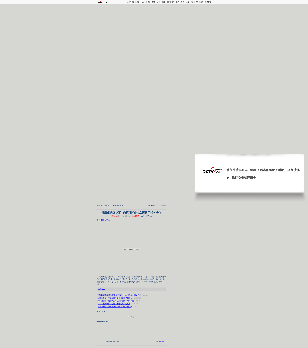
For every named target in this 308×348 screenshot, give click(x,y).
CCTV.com (113, 216)
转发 (114, 341)
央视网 (99, 206)
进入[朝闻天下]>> (103, 220)
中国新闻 (116, 206)
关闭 (157, 341)
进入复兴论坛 (136, 216)
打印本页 (109, 341)
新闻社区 (107, 206)
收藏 (117, 341)
